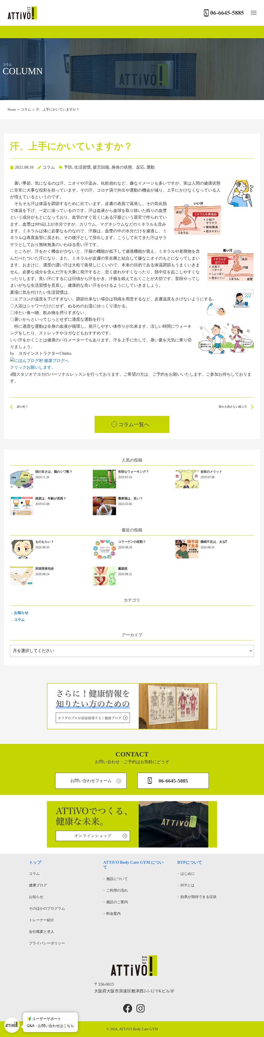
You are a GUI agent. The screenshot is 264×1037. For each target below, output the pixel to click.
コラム (26, 109)
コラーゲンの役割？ (132, 542)
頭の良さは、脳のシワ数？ (53, 471)
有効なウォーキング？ (133, 471)
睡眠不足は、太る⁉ (214, 542)
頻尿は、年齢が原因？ (50, 498)
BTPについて (189, 862)
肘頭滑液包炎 (44, 568)
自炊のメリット (211, 471)
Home (12, 109)
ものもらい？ (44, 542)
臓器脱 (122, 568)
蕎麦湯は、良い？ (130, 498)
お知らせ (21, 613)
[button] (253, 13)
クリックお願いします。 (32, 367)
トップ (35, 862)
